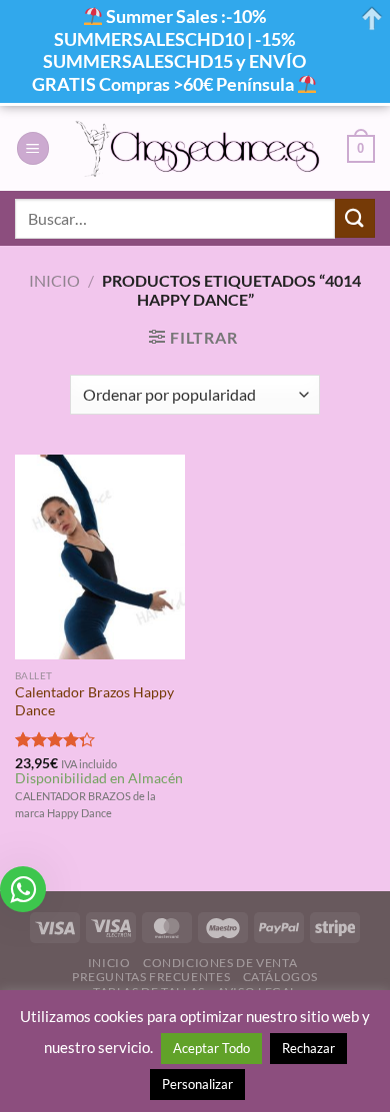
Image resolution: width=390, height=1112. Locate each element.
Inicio (54, 280)
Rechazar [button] (308, 1048)
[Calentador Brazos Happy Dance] (100, 556)
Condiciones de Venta (220, 962)
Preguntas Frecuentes (151, 976)
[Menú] (33, 148)
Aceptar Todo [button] (211, 1048)
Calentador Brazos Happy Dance (94, 701)
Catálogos (281, 976)
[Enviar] (355, 218)
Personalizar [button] (197, 1084)
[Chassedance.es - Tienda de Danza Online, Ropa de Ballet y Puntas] (198, 148)
